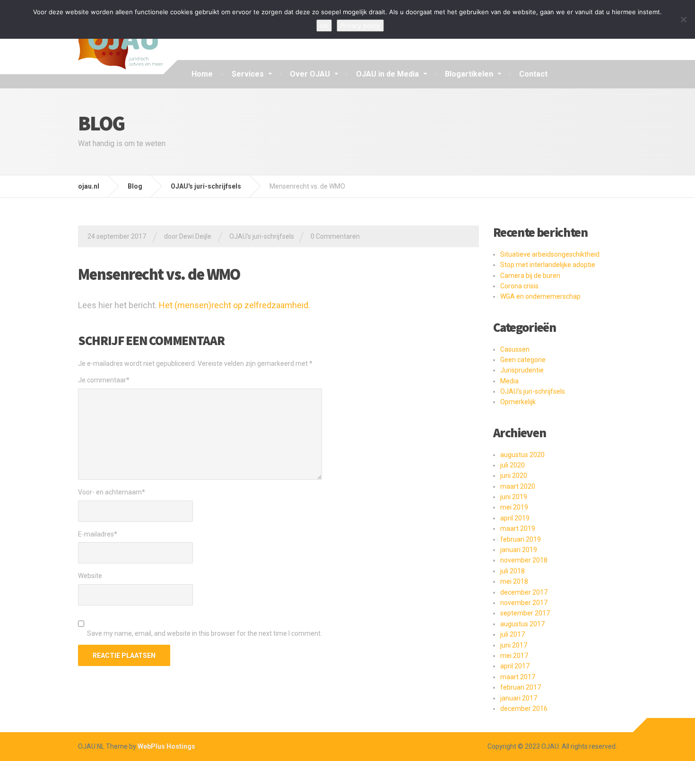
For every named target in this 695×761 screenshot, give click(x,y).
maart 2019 (517, 528)
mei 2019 (514, 507)
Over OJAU (310, 73)
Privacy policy (360, 25)
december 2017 (523, 592)
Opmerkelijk (518, 402)
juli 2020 (512, 465)
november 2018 (523, 560)
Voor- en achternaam (111, 492)
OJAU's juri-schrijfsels (261, 236)
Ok (324, 25)
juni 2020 (513, 475)
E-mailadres (97, 534)
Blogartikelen (469, 73)
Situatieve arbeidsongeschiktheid (549, 254)
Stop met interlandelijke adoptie (547, 264)
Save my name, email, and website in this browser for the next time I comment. (204, 633)
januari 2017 (518, 698)
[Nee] (683, 19)
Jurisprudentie (522, 370)
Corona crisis (519, 286)
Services (248, 73)
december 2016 (523, 708)
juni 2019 (513, 497)
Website (90, 575)
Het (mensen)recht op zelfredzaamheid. (234, 305)
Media (509, 381)
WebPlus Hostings (166, 746)
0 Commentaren (335, 236)
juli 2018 (512, 571)
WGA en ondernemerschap (540, 296)
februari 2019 (520, 539)
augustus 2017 (522, 624)
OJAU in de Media (387, 73)
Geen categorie (523, 359)
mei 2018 (514, 581)
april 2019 (515, 518)
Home (202, 73)
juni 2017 (513, 645)
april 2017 (515, 666)
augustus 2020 (522, 454)
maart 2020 (517, 486)
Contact (533, 73)
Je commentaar (104, 380)
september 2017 (525, 613)
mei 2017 (514, 655)
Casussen (515, 349)
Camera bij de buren (530, 275)
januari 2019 (518, 549)
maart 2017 (517, 677)
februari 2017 (520, 687)
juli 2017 (512, 634)
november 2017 (523, 602)
